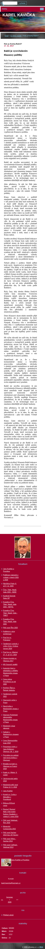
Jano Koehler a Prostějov (8, 570)
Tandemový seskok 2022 (10, 695)
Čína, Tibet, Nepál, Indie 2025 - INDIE (10, 591)
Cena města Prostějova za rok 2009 (9, 681)
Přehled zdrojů (8, 915)
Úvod (6, 36)
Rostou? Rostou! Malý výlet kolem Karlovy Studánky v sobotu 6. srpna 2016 (10, 813)
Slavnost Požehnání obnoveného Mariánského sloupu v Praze (10, 718)
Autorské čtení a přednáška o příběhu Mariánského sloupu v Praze (10, 672)
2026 (9, 902)
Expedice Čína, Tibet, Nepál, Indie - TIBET (10, 613)
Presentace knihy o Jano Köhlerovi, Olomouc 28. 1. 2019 (10, 749)
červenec (9, 897)
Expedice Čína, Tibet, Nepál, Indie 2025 (9, 621)
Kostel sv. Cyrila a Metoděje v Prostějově (9, 797)
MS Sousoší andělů (10, 664)
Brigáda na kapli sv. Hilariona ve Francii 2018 (10, 766)
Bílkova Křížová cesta (9, 804)
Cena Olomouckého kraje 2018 (10, 742)
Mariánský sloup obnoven (9, 727)
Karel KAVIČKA (18, 15)
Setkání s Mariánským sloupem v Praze (11, 734)
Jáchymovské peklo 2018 (10, 780)
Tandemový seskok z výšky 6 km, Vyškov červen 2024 (11, 646)
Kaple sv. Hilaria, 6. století (10, 774)
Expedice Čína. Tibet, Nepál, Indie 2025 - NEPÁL (9, 604)
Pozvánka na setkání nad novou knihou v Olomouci (10, 757)
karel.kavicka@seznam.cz (10, 883)
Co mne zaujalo (16, 36)
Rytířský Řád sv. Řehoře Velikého (9, 689)
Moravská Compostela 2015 (9, 828)
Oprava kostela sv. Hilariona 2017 (10, 659)
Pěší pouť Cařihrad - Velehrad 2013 (10, 846)
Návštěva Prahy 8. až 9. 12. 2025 (10, 585)
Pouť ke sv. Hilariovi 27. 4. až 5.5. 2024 (10, 653)
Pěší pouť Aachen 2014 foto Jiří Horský (10, 834)
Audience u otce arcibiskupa (9, 632)
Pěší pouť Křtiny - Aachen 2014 (9, 840)
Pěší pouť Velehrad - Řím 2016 (10, 821)
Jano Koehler (8, 791)
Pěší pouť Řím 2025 (10, 628)
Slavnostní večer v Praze (10, 701)
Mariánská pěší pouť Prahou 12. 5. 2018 (10, 786)
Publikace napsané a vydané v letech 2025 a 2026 (11, 577)
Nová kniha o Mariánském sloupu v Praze (11, 708)
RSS (41, 947)
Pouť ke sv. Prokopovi (7, 639)
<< (2, 900)
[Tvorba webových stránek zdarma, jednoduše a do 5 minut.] (38, 947)
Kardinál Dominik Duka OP (9, 597)
